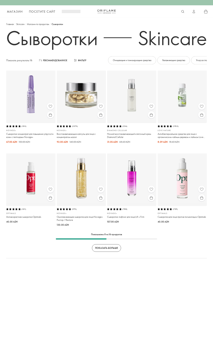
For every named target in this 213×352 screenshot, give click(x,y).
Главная (10, 24)
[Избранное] (50, 106)
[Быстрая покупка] (50, 114)
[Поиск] (182, 11)
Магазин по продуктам (38, 24)
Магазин (15, 11)
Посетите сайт (42, 11)
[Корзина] (206, 11)
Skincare (20, 24)
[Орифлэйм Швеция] (106, 11)
